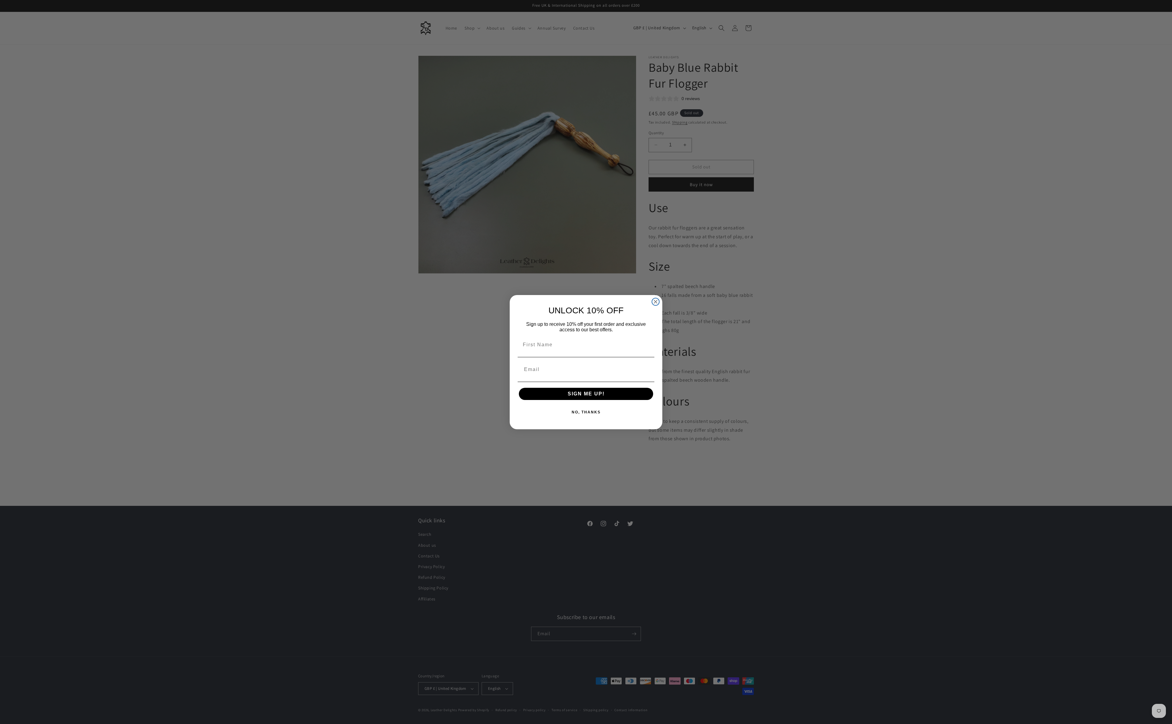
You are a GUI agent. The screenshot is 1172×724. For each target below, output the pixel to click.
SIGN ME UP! (586, 393)
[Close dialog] (655, 301)
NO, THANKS (586, 412)
